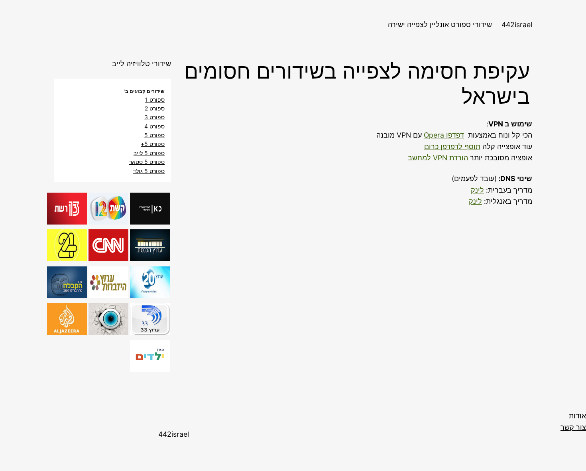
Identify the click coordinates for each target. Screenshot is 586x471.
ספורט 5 (154, 135)
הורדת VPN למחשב (438, 158)
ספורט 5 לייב (149, 153)
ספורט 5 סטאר (147, 161)
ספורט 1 (155, 99)
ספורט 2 (155, 108)
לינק (477, 190)
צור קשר (573, 427)
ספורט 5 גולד (149, 171)
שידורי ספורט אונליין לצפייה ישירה (440, 24)
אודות (577, 416)
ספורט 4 (154, 126)
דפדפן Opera (444, 135)
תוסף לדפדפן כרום (452, 146)
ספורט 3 (154, 117)
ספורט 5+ (153, 143)
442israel (516, 24)
